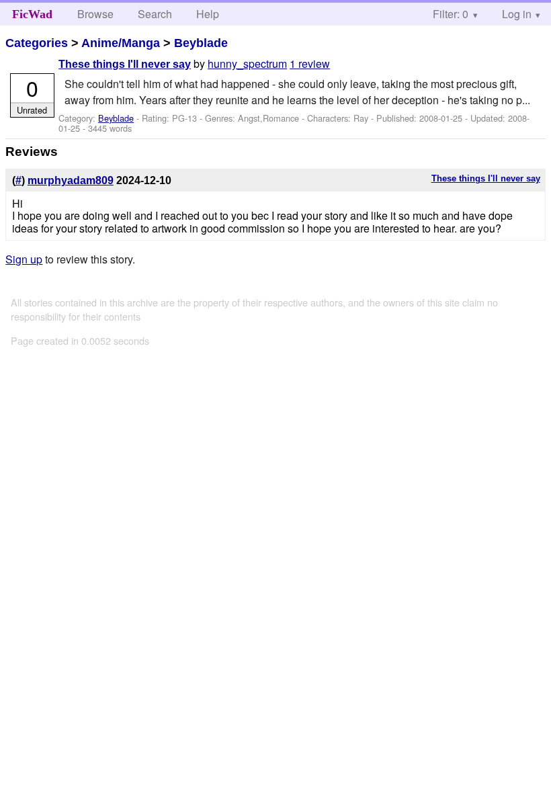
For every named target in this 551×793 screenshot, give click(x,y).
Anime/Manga (120, 43)
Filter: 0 (450, 14)
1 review (310, 63)
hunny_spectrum (247, 63)
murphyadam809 (71, 180)
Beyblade (201, 43)
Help (207, 14)
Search (155, 14)
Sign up (23, 259)
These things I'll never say (124, 64)
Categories (36, 43)
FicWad (32, 14)
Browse (95, 14)
